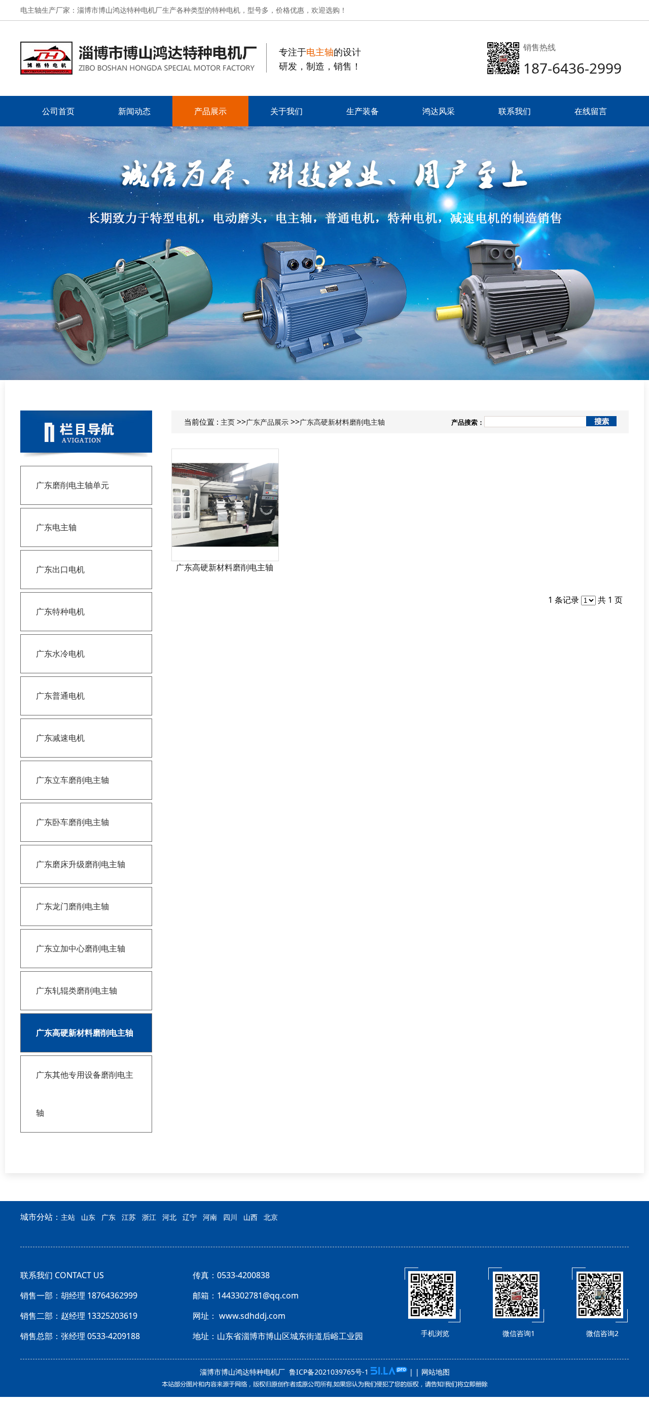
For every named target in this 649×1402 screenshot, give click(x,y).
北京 (271, 1217)
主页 (228, 422)
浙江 (149, 1217)
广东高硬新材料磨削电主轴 (342, 422)
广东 (108, 1217)
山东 (88, 1217)
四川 (230, 1217)
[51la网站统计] (389, 1372)
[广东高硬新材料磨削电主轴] (225, 505)
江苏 (129, 1217)
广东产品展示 (267, 422)
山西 (250, 1217)
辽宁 (190, 1217)
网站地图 (435, 1372)
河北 (169, 1217)
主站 (68, 1217)
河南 (210, 1217)
